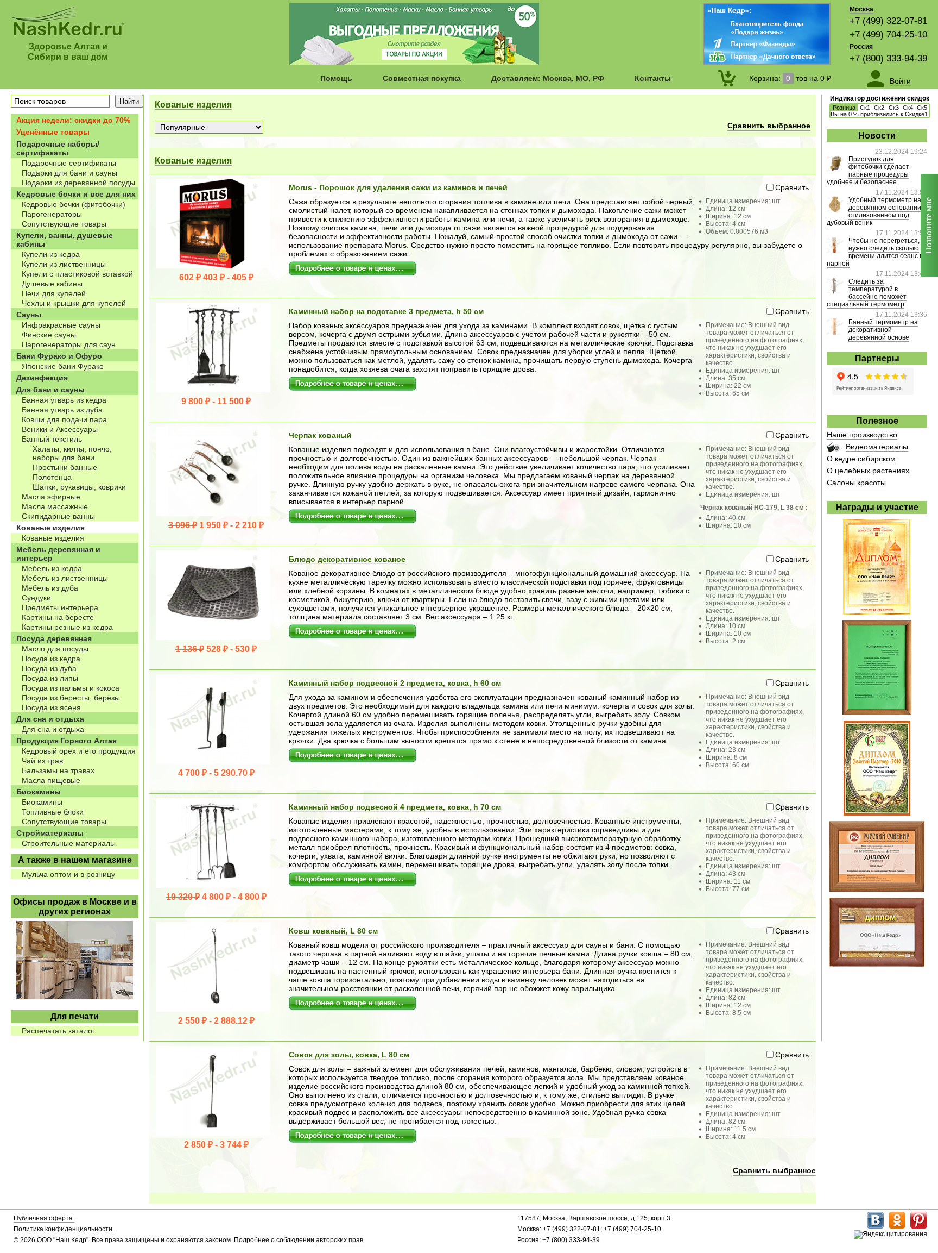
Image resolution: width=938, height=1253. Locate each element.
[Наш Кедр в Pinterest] (918, 1226)
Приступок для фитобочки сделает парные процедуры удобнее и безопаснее (868, 170)
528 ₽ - (216, 649)
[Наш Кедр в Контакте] (875, 1226)
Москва (861, 9)
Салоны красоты (856, 482)
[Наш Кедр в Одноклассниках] (897, 1226)
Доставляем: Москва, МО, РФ (547, 78)
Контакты (653, 78)
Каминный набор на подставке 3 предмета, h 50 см (386, 311)
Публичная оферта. (44, 1218)
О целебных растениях (868, 470)
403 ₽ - (216, 277)
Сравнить (792, 187)
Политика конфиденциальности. (64, 1229)
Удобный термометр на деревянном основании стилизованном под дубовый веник (874, 211)
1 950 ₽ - (216, 525)
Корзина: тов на (790, 78)
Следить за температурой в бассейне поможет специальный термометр (867, 293)
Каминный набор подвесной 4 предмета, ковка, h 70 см (395, 807)
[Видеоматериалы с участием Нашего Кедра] (833, 449)
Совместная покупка (422, 78)
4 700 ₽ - (216, 773)
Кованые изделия (193, 104)
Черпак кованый (320, 435)
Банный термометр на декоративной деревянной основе (883, 329)
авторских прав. (340, 1240)
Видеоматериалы (877, 446)
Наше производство (862, 434)
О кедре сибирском (861, 458)
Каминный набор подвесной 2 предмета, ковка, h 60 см (395, 683)
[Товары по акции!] (414, 62)
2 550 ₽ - (216, 1020)
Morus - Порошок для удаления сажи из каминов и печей (398, 187)
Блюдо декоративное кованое (347, 559)
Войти (900, 81)
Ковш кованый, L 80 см (333, 930)
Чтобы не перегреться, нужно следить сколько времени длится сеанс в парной (875, 252)
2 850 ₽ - (216, 1144)
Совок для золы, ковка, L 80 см (349, 1054)
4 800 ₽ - (216, 896)
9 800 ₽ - (216, 401)
